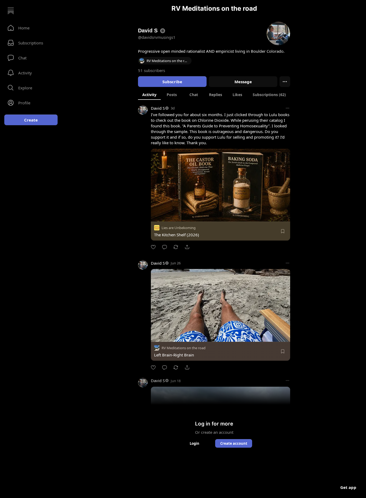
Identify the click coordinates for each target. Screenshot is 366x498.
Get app (348, 487)
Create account (233, 443)
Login (194, 443)
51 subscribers (151, 70)
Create (31, 120)
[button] (31, 27)
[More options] (287, 108)
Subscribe (172, 81)
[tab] (149, 94)
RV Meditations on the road (184, 348)
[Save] (282, 231)
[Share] (187, 247)
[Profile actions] (284, 81)
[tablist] (214, 94)
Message (243, 81)
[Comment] (164, 247)
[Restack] (175, 247)
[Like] (153, 247)
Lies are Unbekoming (179, 227)
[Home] (10, 10)
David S (158, 108)
